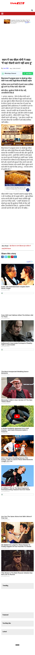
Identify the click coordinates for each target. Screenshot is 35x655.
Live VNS (6, 68)
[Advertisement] (17, 41)
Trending (5, 585)
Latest (5, 631)
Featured (5, 615)
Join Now (28, 73)
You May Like (7, 623)
